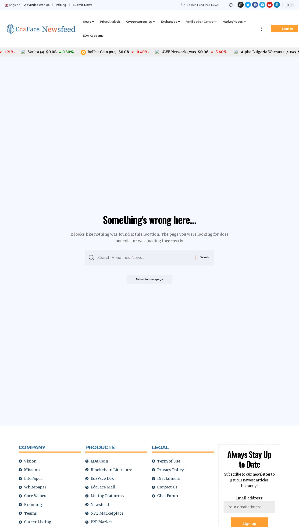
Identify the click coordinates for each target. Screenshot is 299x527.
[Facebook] (255, 5)
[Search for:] (145, 257)
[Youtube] (270, 5)
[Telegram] (262, 5)
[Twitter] (248, 5)
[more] (262, 28)
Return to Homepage (149, 279)
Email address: (249, 498)
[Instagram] (241, 5)
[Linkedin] (277, 5)
